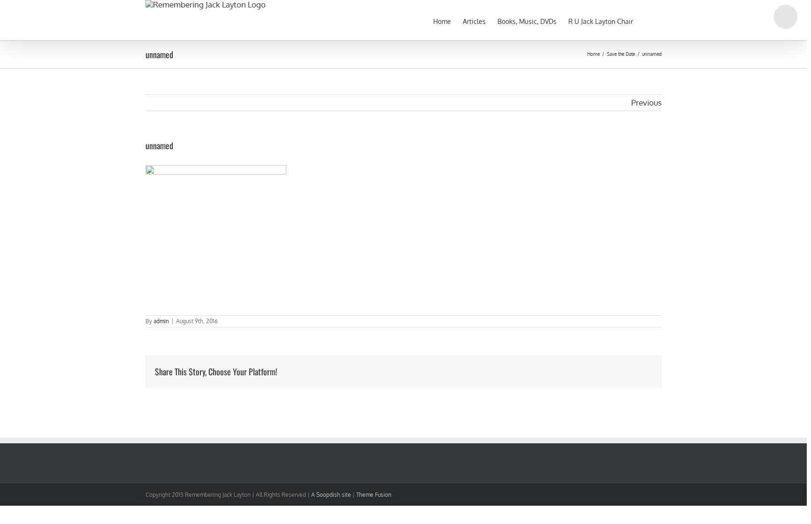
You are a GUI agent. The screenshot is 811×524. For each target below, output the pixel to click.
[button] (647, 20)
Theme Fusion (373, 494)
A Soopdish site (331, 494)
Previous (646, 102)
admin (161, 321)
